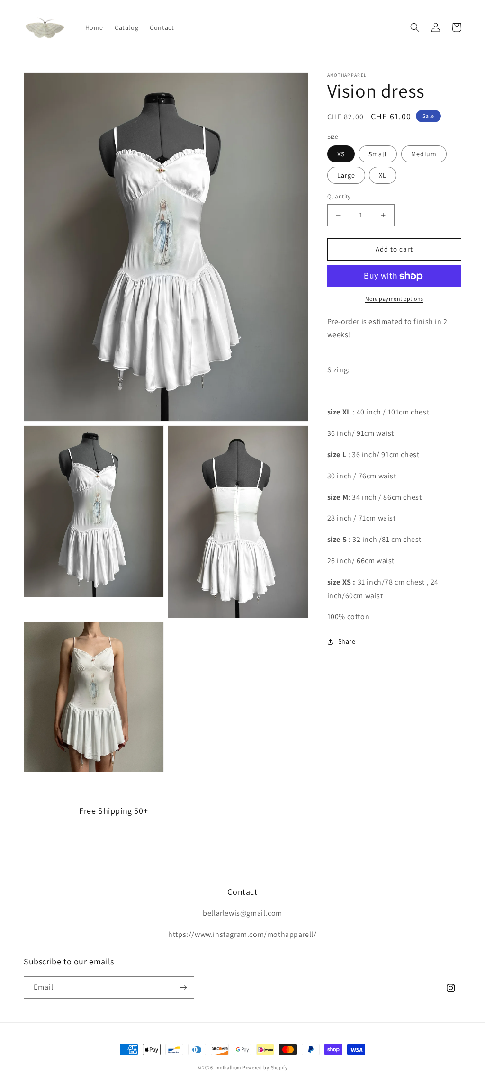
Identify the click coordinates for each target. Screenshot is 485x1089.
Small (377, 154)
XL (382, 175)
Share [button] (347, 641)
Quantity (339, 196)
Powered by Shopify (265, 1067)
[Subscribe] (183, 987)
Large (346, 175)
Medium (424, 154)
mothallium (228, 1067)
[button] (414, 27)
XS (341, 154)
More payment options (394, 298)
